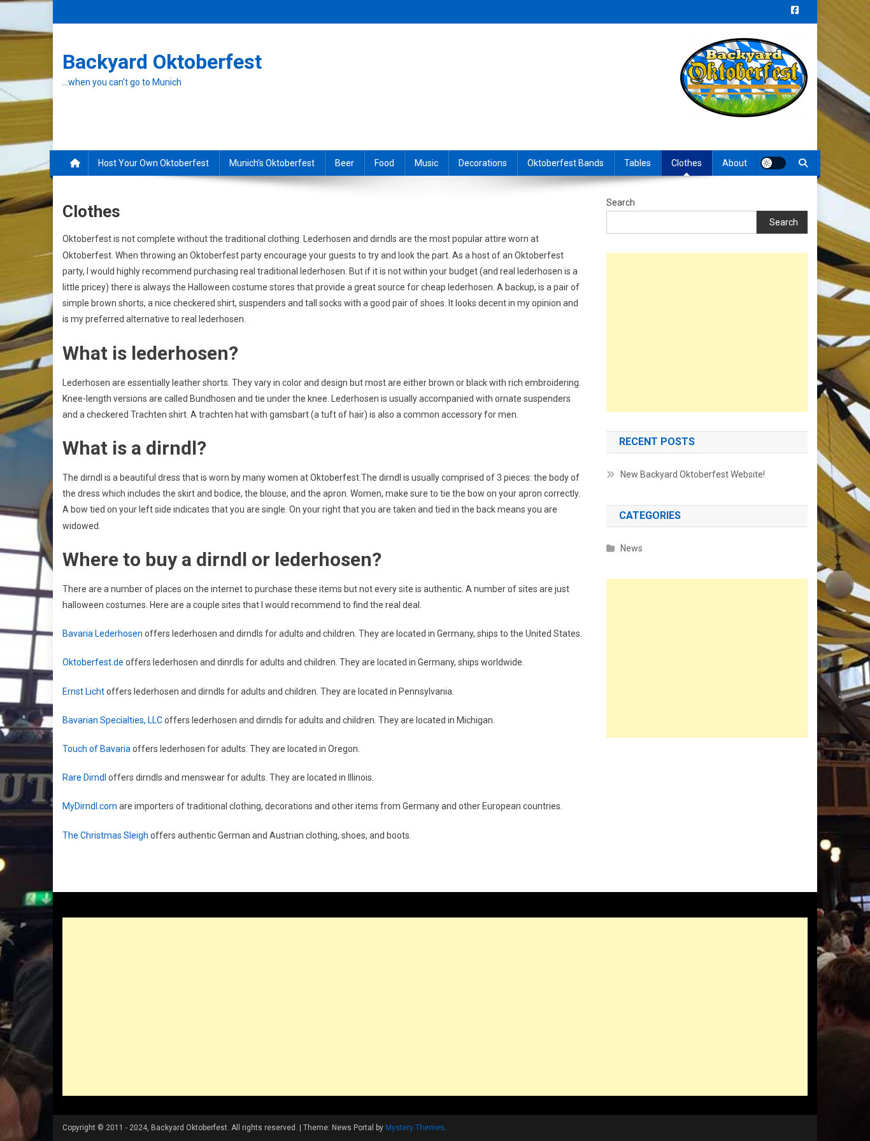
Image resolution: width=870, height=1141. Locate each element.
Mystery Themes (415, 1127)
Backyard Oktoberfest (162, 62)
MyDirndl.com (89, 806)
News (631, 548)
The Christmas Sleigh (105, 835)
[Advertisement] (707, 332)
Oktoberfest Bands (565, 163)
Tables (637, 163)
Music (426, 163)
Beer (344, 163)
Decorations (483, 163)
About (734, 163)
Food (384, 163)
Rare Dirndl (84, 777)
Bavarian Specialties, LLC (112, 720)
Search (620, 202)
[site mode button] (773, 163)
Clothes (686, 163)
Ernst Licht (83, 691)
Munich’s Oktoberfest (272, 163)
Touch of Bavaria (96, 749)
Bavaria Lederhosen (102, 633)
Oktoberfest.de (93, 662)
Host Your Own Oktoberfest (153, 163)
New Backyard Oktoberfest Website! (692, 474)
